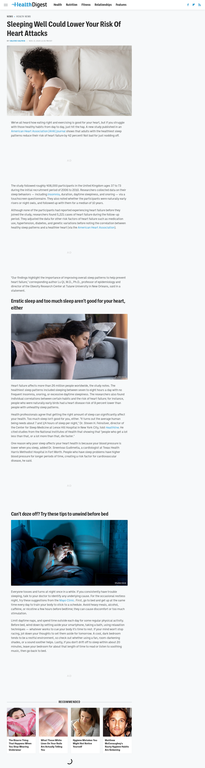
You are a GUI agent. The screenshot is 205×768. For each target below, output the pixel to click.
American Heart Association (96, 227)
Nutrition (71, 5)
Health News (23, 16)
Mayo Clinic (66, 600)
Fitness (86, 5)
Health (58, 5)
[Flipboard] (193, 5)
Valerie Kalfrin (17, 41)
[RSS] (199, 5)
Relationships (103, 5)
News (10, 16)
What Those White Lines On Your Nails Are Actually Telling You (51, 745)
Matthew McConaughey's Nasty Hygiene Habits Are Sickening (117, 745)
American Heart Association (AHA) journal (38, 131)
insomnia (54, 194)
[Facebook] (188, 5)
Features (121, 5)
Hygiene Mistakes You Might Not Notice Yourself (85, 743)
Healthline (112, 427)
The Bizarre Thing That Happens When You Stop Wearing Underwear (20, 745)
